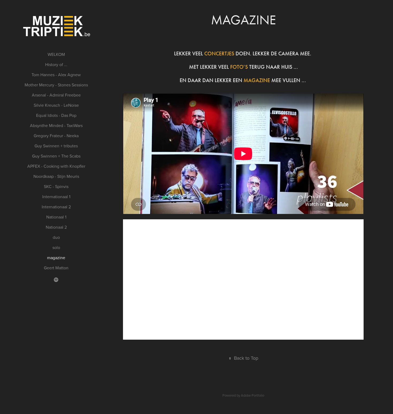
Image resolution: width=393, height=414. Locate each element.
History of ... (56, 64)
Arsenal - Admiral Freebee (56, 95)
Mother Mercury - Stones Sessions (56, 85)
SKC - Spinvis (56, 186)
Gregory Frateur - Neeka (56, 136)
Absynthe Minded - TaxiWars (56, 125)
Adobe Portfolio (252, 395)
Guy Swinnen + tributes (56, 146)
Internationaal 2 (56, 207)
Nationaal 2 (56, 227)
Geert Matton (56, 268)
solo (56, 247)
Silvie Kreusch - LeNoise (56, 105)
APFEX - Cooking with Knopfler (56, 166)
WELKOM (56, 54)
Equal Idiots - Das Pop (56, 115)
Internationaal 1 (56, 197)
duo (56, 237)
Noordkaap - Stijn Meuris (56, 176)
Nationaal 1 (56, 217)
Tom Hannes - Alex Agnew (56, 75)
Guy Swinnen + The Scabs (56, 156)
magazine (56, 257)
